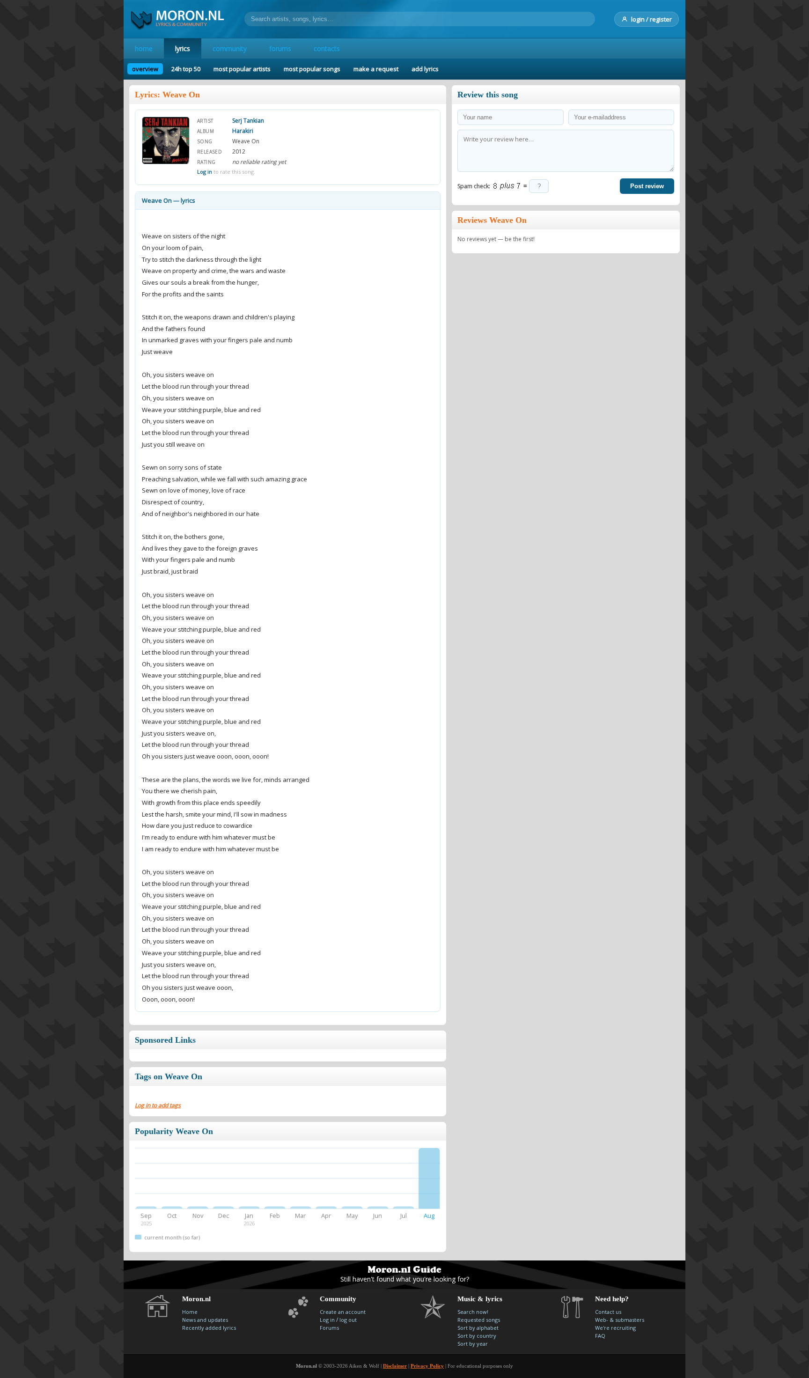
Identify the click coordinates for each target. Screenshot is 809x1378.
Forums (329, 1327)
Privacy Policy (427, 1366)
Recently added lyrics (209, 1327)
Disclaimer (395, 1366)
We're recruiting (615, 1327)
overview (145, 69)
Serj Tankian (248, 121)
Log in (204, 171)
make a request (375, 69)
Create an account (343, 1311)
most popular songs (312, 69)
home (144, 48)
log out (348, 1319)
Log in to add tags (158, 1105)
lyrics (182, 48)
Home (190, 1311)
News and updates (205, 1319)
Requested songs (478, 1319)
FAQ (600, 1335)
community (230, 48)
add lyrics (425, 69)
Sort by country (476, 1335)
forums (280, 48)
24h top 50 (185, 69)
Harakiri (242, 131)
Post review (647, 186)
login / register (651, 19)
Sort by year (472, 1343)
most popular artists (242, 69)
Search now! (472, 1311)
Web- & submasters (619, 1319)
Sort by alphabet (478, 1327)
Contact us (608, 1311)
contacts (327, 48)
